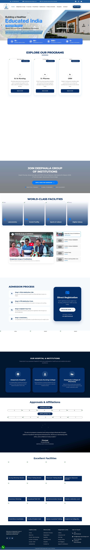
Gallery (59, 532)
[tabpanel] (45, 437)
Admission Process (48, 532)
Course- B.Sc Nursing (34, 537)
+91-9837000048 (67, 316)
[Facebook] (75, 1)
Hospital (59, 6)
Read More (20, 90)
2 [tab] (44, 449)
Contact (65, 6)
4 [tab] (48, 449)
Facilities (35, 6)
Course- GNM (32, 541)
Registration (46, 535)
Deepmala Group (20, 6)
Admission (43, 6)
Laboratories (32, 544)
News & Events (51, 6)
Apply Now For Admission (43, 182)
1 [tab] (42, 449)
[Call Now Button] (3, 547)
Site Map (60, 537)
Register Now (66, 309)
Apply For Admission (63, 544)
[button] (1, 25)
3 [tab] (46, 449)
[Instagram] (78, 1)
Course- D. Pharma (33, 539)
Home (13, 6)
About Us (31, 535)
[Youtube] (81, 1)
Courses (29, 6)
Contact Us (46, 544)
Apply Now (76, 6)
